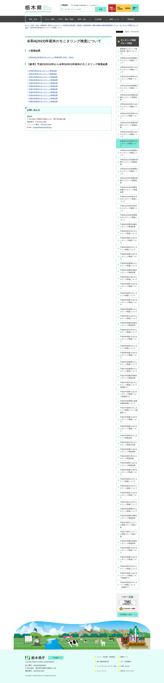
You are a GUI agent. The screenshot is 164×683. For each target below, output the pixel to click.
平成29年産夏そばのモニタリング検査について (128, 302)
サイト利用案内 (125, 661)
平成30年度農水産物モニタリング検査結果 (128, 225)
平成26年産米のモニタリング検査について (128, 480)
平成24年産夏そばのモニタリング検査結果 (128, 450)
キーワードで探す (62, 9)
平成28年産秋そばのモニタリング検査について (128, 339)
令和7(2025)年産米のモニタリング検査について (129, 79)
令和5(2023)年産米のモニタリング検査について (129, 115)
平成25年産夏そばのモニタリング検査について (128, 428)
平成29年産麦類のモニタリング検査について (128, 310)
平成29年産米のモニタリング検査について (128, 294)
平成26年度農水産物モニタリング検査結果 (128, 517)
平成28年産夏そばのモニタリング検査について (128, 355)
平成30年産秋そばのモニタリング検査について (128, 240)
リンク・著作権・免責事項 (106, 657)
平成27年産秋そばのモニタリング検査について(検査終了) (128, 394)
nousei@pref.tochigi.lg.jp (42, 127)
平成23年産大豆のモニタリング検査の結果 (128, 443)
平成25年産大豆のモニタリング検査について (128, 567)
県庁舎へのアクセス (127, 671)
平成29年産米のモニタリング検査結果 (43, 83)
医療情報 (127, 8)
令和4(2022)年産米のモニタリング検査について (129, 143)
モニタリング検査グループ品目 (128, 41)
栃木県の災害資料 (69, 25)
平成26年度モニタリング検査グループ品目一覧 (128, 525)
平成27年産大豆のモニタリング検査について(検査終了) (128, 385)
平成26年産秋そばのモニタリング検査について (128, 495)
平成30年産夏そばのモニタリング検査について (128, 256)
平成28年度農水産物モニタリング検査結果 (128, 324)
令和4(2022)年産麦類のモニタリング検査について (129, 152)
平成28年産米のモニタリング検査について (128, 347)
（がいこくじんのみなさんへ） (86, 5)
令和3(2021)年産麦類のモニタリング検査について (129, 171)
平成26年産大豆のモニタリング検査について (128, 487)
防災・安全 (35, 25)
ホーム (27, 25)
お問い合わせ (125, 666)
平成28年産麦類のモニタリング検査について (128, 363)
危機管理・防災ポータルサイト (51, 25)
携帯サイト (124, 657)
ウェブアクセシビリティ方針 (107, 666)
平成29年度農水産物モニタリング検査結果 (128, 271)
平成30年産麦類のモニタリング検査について (128, 264)
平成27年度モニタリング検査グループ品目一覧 (128, 534)
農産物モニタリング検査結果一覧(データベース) (129, 51)
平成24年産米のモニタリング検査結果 (43, 98)
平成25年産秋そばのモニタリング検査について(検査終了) (128, 575)
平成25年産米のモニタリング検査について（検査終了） (128, 584)
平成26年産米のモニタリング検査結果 (43, 92)
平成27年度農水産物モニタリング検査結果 (128, 377)
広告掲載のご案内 (126, 614)
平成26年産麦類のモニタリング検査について (128, 510)
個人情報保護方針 (103, 661)
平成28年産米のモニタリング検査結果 (43, 86)
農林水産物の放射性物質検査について (105, 25)
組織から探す (135, 8)
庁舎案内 (56, 657)
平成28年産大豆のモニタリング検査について (128, 331)
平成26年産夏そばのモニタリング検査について (128, 472)
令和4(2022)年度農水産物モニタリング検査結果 (129, 125)
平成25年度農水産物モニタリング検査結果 (128, 542)
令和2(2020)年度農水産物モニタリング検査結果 (129, 180)
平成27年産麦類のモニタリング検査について (128, 370)
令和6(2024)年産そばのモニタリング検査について (129, 69)
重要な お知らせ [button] (112, 8)
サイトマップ (101, 671)
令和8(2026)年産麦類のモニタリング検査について (129, 60)
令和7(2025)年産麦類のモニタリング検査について (129, 88)
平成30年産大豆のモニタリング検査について (128, 232)
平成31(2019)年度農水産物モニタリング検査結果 (128, 189)
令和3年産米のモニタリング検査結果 (42, 71)
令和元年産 (32, 77)
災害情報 (120, 8)
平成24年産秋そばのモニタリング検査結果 (128, 464)
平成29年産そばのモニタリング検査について (128, 317)
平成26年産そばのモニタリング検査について (128, 503)
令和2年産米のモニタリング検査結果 (42, 74)
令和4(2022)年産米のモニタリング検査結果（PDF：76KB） (51, 57)
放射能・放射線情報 (84, 25)
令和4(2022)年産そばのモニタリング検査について (129, 134)
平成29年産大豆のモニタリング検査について (128, 278)
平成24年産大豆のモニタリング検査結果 (128, 457)
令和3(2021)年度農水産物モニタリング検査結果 (129, 162)
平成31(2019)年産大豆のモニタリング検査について (128, 199)
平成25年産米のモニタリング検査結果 (43, 95)
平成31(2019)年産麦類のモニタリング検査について (128, 217)
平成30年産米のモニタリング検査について (128, 248)
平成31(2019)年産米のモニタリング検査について (128, 208)
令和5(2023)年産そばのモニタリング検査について (129, 106)
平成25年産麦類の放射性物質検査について (128, 402)
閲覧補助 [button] (65, 5)
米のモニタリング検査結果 (47, 77)
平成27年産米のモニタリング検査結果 (43, 89)
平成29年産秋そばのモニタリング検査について (128, 286)
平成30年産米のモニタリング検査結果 (43, 80)
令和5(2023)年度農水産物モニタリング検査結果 (129, 97)
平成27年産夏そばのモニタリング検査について (128, 419)
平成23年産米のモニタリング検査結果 (43, 101)
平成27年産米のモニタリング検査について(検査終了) (129, 410)
